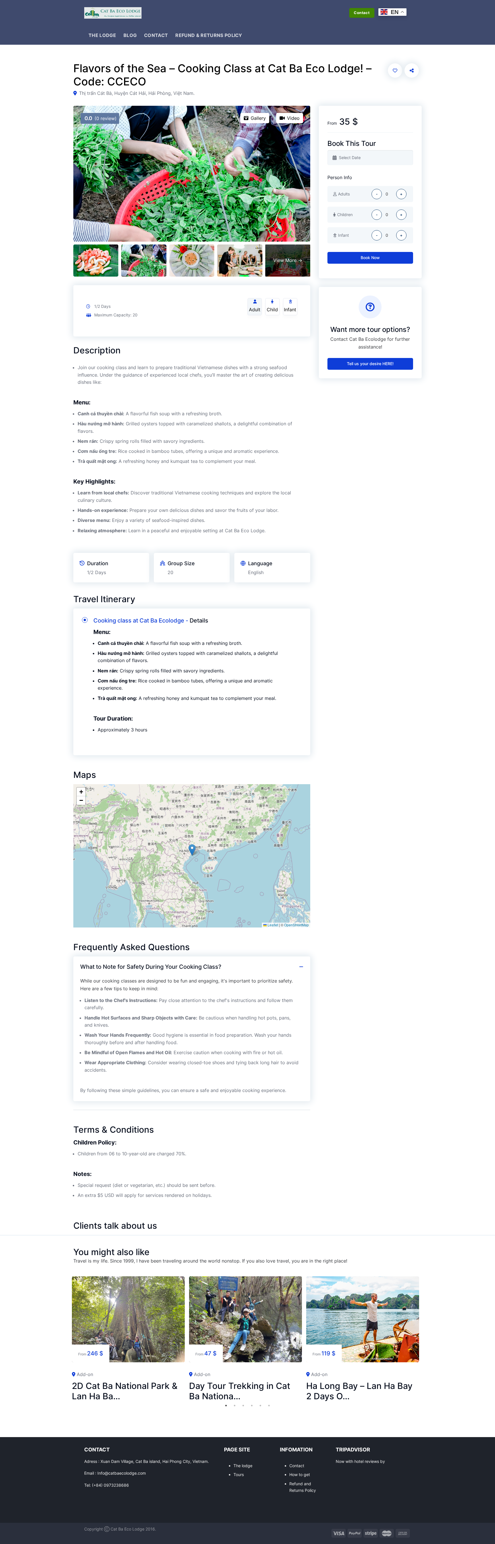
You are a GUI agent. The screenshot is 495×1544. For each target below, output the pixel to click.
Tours (238, 1474)
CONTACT (156, 35)
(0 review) (101, 118)
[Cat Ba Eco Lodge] (113, 13)
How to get (299, 1474)
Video (293, 118)
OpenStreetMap (296, 924)
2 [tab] (234, 1405)
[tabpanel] (128, 1338)
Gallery (258, 118)
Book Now (370, 257)
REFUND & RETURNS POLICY (208, 35)
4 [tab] (252, 1405)
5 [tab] (260, 1405)
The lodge (242, 1465)
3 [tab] (243, 1405)
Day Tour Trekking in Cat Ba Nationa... (239, 1391)
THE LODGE (102, 35)
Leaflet (272, 924)
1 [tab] (226, 1405)
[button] (192, 850)
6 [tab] (269, 1405)
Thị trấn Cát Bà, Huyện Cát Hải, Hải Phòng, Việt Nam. (137, 93)
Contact (296, 1465)
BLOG (130, 35)
